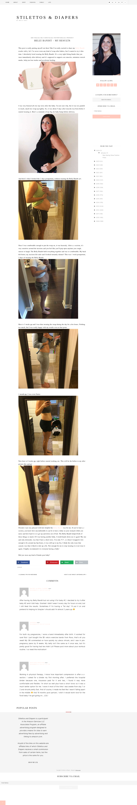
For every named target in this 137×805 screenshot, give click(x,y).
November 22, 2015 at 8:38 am (40, 624)
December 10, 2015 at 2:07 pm (40, 664)
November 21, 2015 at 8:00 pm (40, 590)
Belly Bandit (45, 37)
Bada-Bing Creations (37, 662)
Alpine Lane (78, 770)
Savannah (33, 622)
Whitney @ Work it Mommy (39, 588)
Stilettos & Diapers (48, 17)
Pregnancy (70, 37)
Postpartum (58, 37)
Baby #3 (33, 37)
